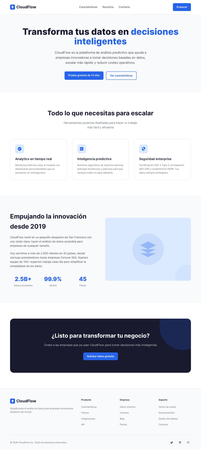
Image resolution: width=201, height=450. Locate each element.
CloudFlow (26, 7)
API (83, 424)
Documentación (167, 412)
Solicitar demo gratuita (100, 356)
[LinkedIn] (180, 442)
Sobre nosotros (127, 406)
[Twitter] (172, 442)
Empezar (182, 6)
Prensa (123, 424)
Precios (85, 412)
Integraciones (88, 418)
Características (88, 6)
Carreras (124, 412)
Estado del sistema (168, 418)
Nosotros (108, 6)
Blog (122, 418)
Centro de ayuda (167, 406)
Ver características (121, 75)
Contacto (124, 6)
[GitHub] (188, 442)
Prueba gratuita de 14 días (84, 75)
